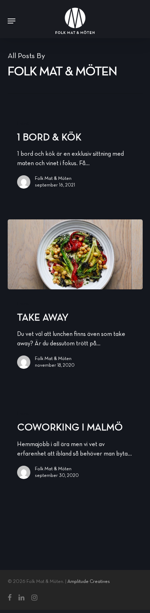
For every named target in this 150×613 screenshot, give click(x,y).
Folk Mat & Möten (53, 178)
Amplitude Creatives (88, 581)
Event (23, 123)
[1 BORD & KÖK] (75, 153)
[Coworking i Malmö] (75, 443)
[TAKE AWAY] (75, 254)
